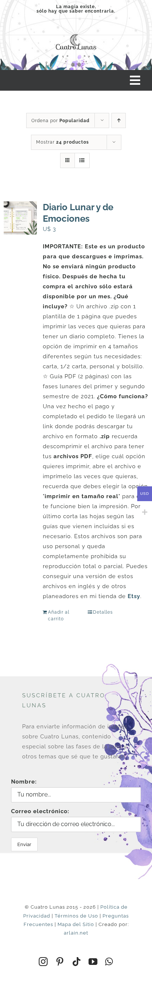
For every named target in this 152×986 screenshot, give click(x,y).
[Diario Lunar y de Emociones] (20, 218)
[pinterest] (60, 961)
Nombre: (24, 781)
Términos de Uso (76, 916)
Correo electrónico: (40, 811)
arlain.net (76, 933)
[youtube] (93, 961)
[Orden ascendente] (118, 120)
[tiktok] (76, 961)
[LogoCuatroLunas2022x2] (76, 33)
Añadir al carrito (58, 615)
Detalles (103, 612)
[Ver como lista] (82, 160)
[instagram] (43, 961)
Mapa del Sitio (76, 924)
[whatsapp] (109, 961)
